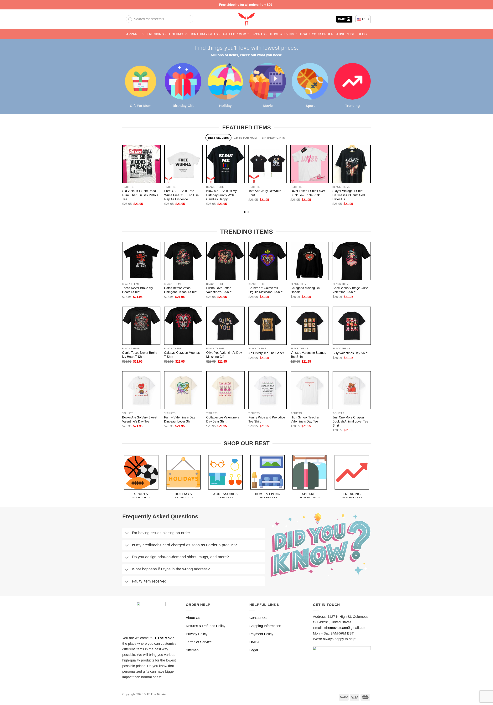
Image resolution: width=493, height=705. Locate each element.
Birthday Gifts (204, 34)
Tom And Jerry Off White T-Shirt (266, 193)
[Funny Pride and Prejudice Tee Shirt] (267, 390)
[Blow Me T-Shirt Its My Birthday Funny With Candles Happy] (225, 164)
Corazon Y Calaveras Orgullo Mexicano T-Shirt (265, 290)
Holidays (177, 34)
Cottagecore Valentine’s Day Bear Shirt (222, 419)
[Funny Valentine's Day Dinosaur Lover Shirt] (183, 390)
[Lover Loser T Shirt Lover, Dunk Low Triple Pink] (309, 164)
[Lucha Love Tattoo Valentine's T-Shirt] (225, 261)
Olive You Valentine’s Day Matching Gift (224, 354)
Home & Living (282, 34)
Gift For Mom (234, 34)
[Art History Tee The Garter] (267, 326)
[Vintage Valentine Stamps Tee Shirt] (310, 326)
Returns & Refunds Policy (205, 626)
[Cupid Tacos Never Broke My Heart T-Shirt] (141, 326)
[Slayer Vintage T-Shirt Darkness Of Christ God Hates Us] (351, 164)
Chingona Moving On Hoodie (305, 290)
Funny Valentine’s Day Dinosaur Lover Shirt (179, 419)
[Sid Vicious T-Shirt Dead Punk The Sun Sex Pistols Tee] (141, 164)
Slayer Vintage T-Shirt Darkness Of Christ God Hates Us (348, 195)
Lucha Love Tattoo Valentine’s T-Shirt (218, 290)
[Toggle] (126, 533)
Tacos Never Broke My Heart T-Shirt (137, 290)
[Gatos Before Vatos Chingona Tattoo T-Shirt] (183, 261)
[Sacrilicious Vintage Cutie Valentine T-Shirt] (352, 261)
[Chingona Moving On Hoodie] (310, 261)
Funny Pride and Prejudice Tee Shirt (266, 419)
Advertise (345, 34)
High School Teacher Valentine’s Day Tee (305, 419)
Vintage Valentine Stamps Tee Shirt (308, 354)
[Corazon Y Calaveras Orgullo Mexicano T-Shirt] (267, 261)
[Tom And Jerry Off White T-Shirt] (267, 164)
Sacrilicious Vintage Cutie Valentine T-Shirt (350, 290)
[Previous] (118, 166)
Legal (253, 650)
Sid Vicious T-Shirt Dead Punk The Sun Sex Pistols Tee (140, 195)
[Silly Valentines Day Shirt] (352, 326)
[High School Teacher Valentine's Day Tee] (310, 390)
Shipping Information (265, 626)
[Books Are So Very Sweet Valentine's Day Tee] (141, 390)
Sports (258, 34)
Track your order (316, 34)
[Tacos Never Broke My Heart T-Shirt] (141, 261)
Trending (155, 34)
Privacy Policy (196, 634)
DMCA (254, 642)
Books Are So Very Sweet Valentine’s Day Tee (139, 419)
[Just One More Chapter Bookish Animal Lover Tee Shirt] (352, 390)
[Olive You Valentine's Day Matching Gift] (225, 326)
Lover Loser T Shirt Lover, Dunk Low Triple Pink (307, 193)
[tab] (218, 138)
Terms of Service (199, 642)
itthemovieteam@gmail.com (345, 628)
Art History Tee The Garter (266, 353)
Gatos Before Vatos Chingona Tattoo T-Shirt (180, 290)
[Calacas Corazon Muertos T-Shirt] (183, 326)
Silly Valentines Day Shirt (350, 353)
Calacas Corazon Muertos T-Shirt (182, 354)
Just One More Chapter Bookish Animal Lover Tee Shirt (350, 421)
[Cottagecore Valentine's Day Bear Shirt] (225, 390)
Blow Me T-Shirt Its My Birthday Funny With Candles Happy (221, 195)
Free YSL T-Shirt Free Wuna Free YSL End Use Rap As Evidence (181, 195)
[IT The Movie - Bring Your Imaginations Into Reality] (246, 19)
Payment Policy (261, 634)
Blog (362, 34)
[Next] (374, 166)
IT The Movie (163, 638)
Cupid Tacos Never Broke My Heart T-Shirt (139, 354)
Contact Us (258, 618)
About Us (193, 618)
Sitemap (192, 650)
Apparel (134, 34)
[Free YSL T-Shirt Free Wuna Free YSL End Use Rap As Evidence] (183, 164)
